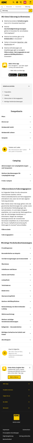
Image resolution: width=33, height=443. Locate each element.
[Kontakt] (21, 2)
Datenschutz (26, 429)
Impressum (6, 429)
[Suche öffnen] (13, 2)
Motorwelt (5, 408)
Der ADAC (5, 402)
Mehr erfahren (14, 377)
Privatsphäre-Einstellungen (11, 433)
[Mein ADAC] (17, 2)
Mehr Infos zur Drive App (17, 70)
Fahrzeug (27, 7)
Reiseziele (9, 7)
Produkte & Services (8, 389)
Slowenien (18, 7)
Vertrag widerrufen (24, 436)
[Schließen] (30, 368)
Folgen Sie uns (6, 396)
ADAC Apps (5, 383)
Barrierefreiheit (7, 439)
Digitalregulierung (8, 436)
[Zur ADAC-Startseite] (4, 2)
